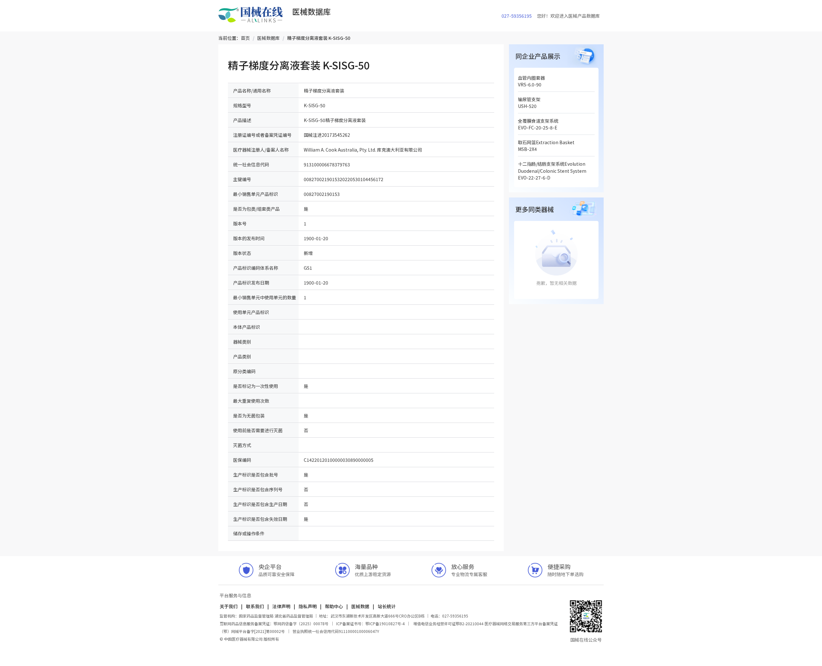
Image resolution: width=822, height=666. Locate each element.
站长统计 (386, 606)
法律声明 (281, 606)
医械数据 (360, 606)
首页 (245, 38)
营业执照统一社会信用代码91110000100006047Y (336, 631)
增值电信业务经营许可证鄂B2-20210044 (448, 623)
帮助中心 (334, 606)
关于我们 (229, 606)
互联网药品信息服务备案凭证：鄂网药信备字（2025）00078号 (274, 623)
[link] (245, 38)
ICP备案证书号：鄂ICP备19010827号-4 (370, 623)
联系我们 (255, 606)
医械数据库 (268, 38)
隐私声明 (308, 606)
